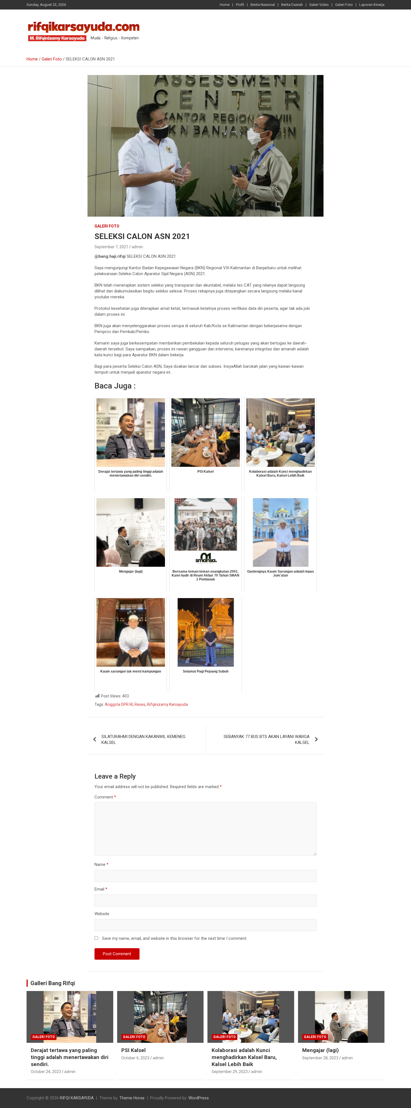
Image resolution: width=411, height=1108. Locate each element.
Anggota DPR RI (119, 704)
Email (101, 889)
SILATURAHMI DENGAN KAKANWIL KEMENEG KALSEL (143, 739)
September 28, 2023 (320, 1058)
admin (137, 247)
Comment (105, 797)
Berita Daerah (292, 5)
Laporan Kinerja (371, 5)
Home (225, 5)
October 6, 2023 (135, 1058)
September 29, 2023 (230, 1071)
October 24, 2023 (46, 1071)
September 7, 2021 (111, 247)
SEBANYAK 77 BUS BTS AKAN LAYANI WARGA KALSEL (267, 739)
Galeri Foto (344, 5)
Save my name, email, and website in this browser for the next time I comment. (174, 938)
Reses (139, 704)
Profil (240, 5)
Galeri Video (319, 5)
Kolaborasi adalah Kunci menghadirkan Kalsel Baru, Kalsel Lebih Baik (244, 1057)
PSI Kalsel (133, 1050)
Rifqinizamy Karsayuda (167, 704)
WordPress (198, 1097)
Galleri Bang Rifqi (52, 983)
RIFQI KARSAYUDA (77, 1097)
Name (101, 864)
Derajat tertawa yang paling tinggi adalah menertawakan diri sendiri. (69, 1057)
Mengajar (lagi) (320, 1050)
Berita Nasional (263, 5)
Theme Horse (132, 1097)
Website (102, 913)
